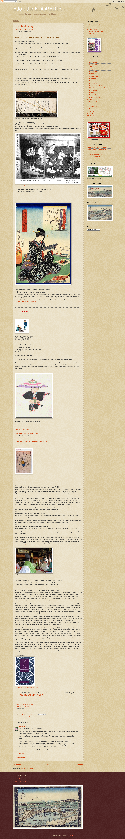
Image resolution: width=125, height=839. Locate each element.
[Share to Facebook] (44, 714)
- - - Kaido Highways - (93, 62)
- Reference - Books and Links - (95, 31)
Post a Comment (21, 757)
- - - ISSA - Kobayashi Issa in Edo (96, 88)
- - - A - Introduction (92, 64)
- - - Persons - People (93, 95)
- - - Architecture (91, 69)
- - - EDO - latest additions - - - (95, 27)
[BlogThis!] (40, 714)
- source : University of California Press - (26, 687)
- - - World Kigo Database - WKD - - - (97, 34)
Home (48, 764)
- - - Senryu (90, 99)
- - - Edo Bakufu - (91, 78)
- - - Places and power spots (94, 97)
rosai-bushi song (24, 26)
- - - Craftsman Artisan (93, 76)
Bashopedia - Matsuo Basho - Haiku (96, 152)
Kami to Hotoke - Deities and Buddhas (97, 147)
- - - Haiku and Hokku (92, 83)
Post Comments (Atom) (26, 768)
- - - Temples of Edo (92, 106)
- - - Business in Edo (92, 71)
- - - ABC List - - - (91, 67)
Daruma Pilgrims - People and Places (97, 149)
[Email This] (38, 714)
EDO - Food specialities (93, 159)
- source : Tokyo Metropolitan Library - (26, 301)
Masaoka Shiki (91, 115)
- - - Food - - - (90, 81)
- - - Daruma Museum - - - (19, 779)
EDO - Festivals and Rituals (94, 154)
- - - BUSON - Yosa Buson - (94, 74)
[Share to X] (42, 714)
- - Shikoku (90, 113)
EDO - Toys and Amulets (93, 156)
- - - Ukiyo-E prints (92, 108)
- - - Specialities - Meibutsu (26, 717)
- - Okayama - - (91, 111)
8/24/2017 (21, 753)
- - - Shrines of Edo (92, 101)
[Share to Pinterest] (45, 714)
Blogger (71, 835)
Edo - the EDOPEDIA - (39, 8)
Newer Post (17, 764)
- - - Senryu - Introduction (93, 29)
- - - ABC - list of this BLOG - (94, 24)
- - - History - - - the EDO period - (96, 85)
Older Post (80, 764)
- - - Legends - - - (91, 92)
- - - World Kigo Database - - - (20, 781)
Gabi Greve (22, 726)
